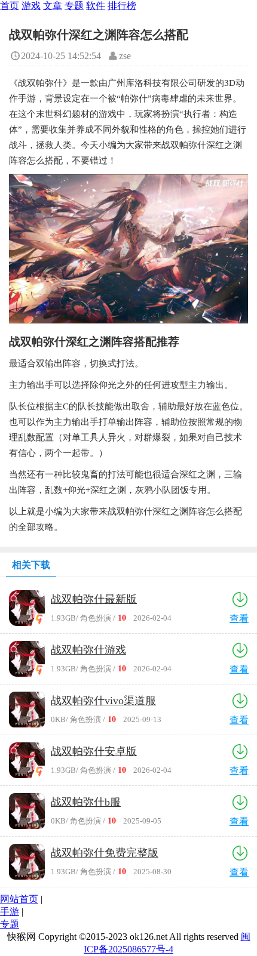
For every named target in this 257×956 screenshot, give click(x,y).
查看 (239, 618)
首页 (9, 6)
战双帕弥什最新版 (94, 599)
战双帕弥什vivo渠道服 (103, 701)
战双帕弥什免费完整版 (104, 853)
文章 (52, 6)
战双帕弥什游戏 (88, 650)
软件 (95, 6)
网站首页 (19, 899)
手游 (9, 911)
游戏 (31, 6)
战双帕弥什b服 (86, 802)
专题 (74, 6)
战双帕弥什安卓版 (94, 751)
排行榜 (122, 6)
